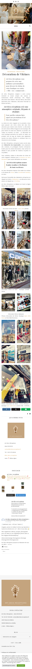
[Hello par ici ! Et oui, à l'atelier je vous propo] (3, 487)
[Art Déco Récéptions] (16, 13)
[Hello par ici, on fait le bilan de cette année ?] (22, 487)
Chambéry (27, 172)
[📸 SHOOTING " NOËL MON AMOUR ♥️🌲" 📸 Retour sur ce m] (13, 491)
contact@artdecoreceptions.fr (11, 449)
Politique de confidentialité (9, 652)
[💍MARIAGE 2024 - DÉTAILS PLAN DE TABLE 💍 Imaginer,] (13, 483)
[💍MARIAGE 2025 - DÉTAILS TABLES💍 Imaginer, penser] (13, 487)
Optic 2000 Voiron (11, 405)
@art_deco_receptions (11, 455)
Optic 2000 (21, 208)
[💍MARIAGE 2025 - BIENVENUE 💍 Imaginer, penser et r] (3, 483)
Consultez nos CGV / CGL (8, 646)
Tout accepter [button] (21, 665)
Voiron (12, 172)
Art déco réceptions (11, 519)
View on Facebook (5, 549)
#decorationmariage (7, 538)
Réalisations (15, 179)
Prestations (20, 71)
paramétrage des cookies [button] (9, 665)
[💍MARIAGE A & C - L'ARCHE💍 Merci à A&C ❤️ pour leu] (22, 483)
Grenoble (20, 172)
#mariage (15, 538)
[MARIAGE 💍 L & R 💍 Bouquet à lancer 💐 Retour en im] (3, 491)
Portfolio (17, 181)
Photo (5, 546)
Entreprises (11, 71)
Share (4, 551)
